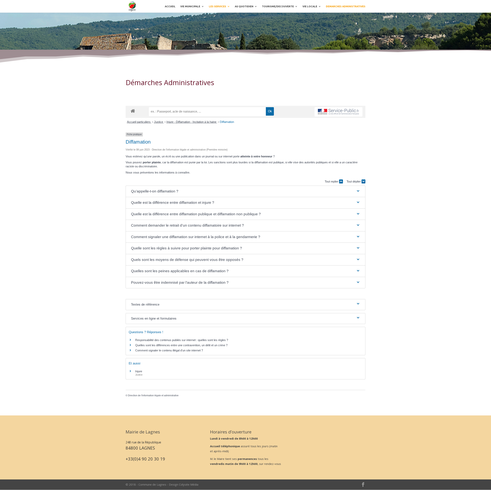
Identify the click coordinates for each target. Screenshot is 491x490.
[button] (245, 191)
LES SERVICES (217, 6)
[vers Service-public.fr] (338, 112)
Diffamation (227, 121)
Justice (159, 121)
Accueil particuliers (139, 121)
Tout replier (332, 181)
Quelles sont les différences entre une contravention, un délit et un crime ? (181, 345)
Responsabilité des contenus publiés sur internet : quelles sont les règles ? (181, 340)
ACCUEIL (170, 6)
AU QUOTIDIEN (244, 6)
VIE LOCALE (309, 6)
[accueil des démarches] (133, 110)
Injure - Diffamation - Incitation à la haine (191, 121)
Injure (138, 371)
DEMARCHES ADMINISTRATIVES (345, 6)
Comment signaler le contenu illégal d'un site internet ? (169, 350)
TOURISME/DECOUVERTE (278, 6)
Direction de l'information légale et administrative (153, 395)
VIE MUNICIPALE (190, 6)
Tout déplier (354, 181)
